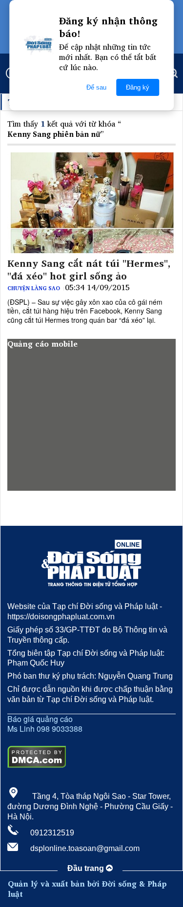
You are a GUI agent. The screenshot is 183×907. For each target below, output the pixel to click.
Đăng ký (137, 87)
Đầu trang (86, 868)
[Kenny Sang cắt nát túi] (91, 202)
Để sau (96, 87)
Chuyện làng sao (33, 288)
